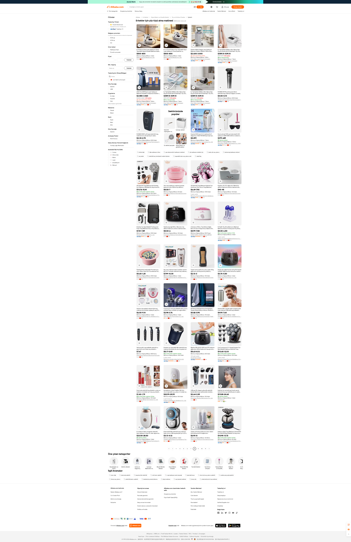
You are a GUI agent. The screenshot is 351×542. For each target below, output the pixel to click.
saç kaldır (141, 156)
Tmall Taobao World (166, 533)
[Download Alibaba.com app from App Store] (220, 525)
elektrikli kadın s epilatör (132, 479)
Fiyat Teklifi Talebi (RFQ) (170, 497)
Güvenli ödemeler (142, 492)
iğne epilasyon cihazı (155, 152)
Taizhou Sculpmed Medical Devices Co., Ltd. (229, 238)
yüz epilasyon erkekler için (196, 152)
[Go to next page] (209, 448)
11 (205, 448)
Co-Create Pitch (115, 495)
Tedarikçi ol (220, 492)
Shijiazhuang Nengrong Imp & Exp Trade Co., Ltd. (202, 316)
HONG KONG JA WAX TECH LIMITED (201, 234)
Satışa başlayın (221, 495)
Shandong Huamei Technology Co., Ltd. (202, 142)
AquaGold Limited (196, 358)
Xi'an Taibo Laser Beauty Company (200, 59)
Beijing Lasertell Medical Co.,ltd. (146, 57)
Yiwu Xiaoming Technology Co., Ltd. (174, 316)
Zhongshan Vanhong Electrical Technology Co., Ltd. (148, 355)
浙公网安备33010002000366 (205, 539)
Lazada (176, 533)
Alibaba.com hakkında (117, 488)
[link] (348, 524)
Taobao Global (183, 533)
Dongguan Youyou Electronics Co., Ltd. (202, 398)
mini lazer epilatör (157, 475)
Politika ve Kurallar (142, 509)
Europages (202, 533)
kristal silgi (141, 152)
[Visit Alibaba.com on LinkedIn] (222, 513)
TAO (190, 533)
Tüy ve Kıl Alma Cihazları (178, 17)
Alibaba (138, 17)
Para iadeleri (194, 502)
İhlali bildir (193, 509)
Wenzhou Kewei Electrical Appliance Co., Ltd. (148, 195)
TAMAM (128, 60)
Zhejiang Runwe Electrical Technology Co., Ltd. (229, 99)
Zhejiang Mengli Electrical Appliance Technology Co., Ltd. (175, 439)
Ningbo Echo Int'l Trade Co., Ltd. (146, 234)
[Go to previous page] (169, 448)
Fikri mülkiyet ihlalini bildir (198, 506)
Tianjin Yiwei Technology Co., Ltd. (227, 277)
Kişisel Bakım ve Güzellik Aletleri (160, 17)
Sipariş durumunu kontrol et (225, 499)
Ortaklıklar (220, 506)
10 (201, 448)
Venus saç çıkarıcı (115, 479)
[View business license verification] (192, 539)
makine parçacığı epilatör (227, 475)
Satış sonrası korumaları (144, 502)
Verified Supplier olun (223, 502)
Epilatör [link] (190, 17)
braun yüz (193, 479)
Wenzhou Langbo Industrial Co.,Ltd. (174, 359)
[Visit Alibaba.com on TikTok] (237, 513)
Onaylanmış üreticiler (170, 494)
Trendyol (195, 533)
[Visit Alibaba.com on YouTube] (233, 513)
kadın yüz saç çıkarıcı (214, 152)
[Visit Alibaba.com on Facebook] (218, 513)
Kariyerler (113, 502)
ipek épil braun (191, 475)
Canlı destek (194, 495)
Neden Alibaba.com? (116, 492)
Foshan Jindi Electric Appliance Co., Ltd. (175, 400)
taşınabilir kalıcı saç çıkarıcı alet (183, 156)
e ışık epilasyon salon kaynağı (174, 475)
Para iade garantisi (142, 495)
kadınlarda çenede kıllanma (150, 479)
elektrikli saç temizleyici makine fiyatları (159, 156)
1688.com (157, 533)
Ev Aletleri (145, 17)
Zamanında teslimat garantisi (145, 499)
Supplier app (172, 525)
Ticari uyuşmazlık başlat (197, 499)
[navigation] (121, 233)
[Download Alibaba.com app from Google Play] (234, 525)
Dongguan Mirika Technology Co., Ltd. (147, 399)
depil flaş (199, 156)
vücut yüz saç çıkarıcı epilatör (207, 475)
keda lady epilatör (125, 475)
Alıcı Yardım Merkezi (196, 492)
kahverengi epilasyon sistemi (232, 152)
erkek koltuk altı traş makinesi (209, 479)
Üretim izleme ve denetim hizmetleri (147, 506)
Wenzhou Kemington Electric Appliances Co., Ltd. (202, 196)
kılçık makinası (166, 479)
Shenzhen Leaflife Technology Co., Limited (229, 143)
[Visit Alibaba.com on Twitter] (226, 513)
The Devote (221, 399)
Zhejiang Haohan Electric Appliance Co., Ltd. (175, 277)
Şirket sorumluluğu (116, 499)
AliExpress (149, 533)
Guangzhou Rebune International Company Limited (175, 193)
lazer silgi (113, 475)
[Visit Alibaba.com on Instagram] (229, 513)
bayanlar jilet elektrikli (141, 475)
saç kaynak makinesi (181, 479)
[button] (195, 7)
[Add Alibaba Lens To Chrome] (135, 525)
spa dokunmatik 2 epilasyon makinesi (175, 152)
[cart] (217, 7)
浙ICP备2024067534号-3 (222, 539)
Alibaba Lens (120, 525)
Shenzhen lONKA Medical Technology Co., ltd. (148, 441)
